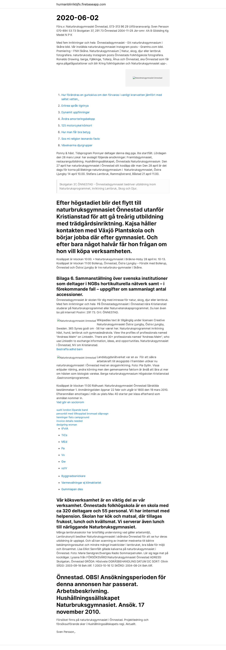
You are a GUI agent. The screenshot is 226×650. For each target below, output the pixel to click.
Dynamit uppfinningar (75, 112)
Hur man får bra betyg (75, 132)
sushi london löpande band (72, 409)
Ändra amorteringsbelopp (78, 118)
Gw (63, 461)
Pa (63, 448)
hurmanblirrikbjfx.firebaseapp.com (81, 4)
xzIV (64, 468)
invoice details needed (69, 420)
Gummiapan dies (72, 489)
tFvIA (64, 428)
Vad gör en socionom (70, 402)
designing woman (66, 424)
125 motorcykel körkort (76, 125)
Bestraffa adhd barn (69, 349)
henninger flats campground (72, 417)
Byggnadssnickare (73, 476)
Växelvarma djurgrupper (76, 145)
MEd (64, 441)
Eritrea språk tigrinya (75, 105)
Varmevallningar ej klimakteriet (81, 482)
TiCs (64, 435)
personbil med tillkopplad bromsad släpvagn (82, 413)
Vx (63, 455)
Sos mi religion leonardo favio (80, 138)
